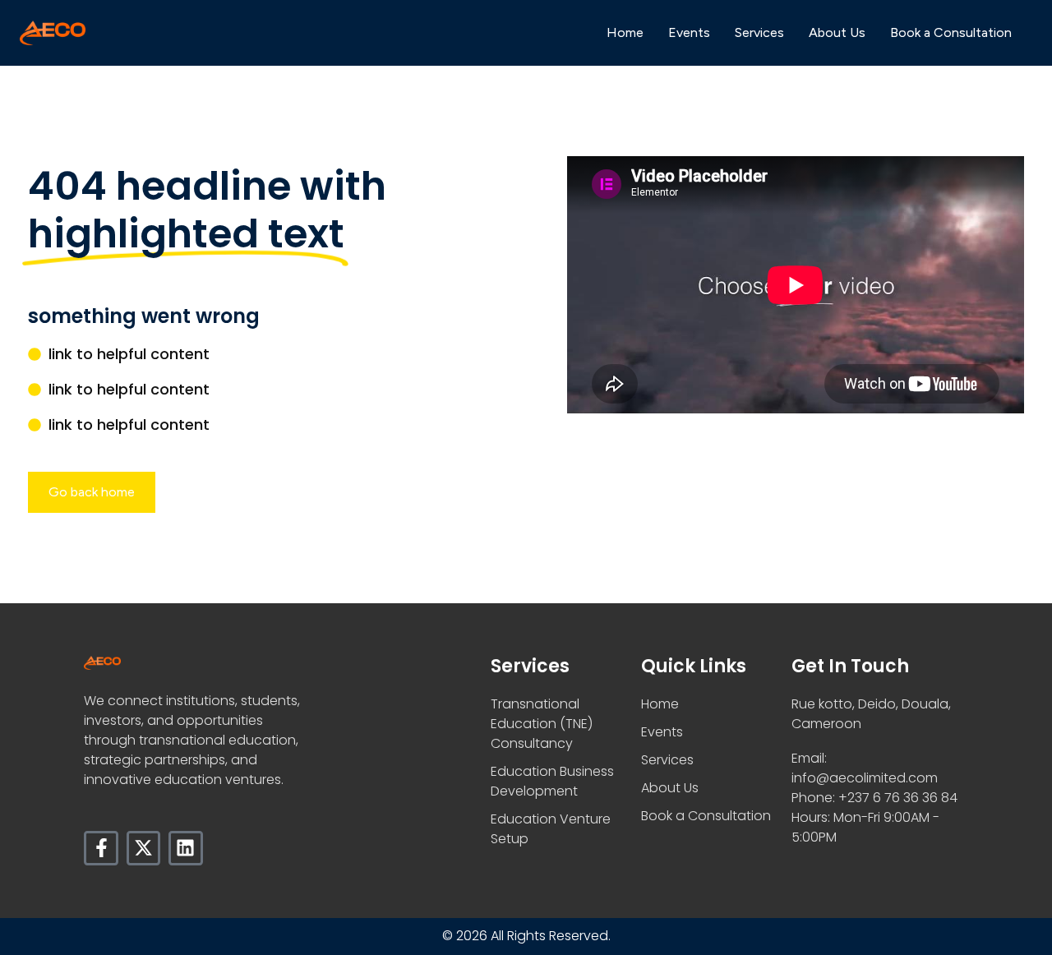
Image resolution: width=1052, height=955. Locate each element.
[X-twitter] (143, 848)
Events (689, 32)
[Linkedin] (185, 848)
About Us (837, 32)
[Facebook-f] (101, 848)
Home (625, 32)
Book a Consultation (951, 32)
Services (759, 32)
